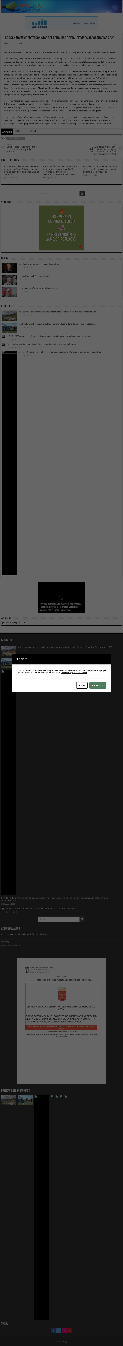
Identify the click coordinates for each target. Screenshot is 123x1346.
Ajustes (82, 685)
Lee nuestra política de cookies (74, 673)
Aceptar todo (97, 685)
